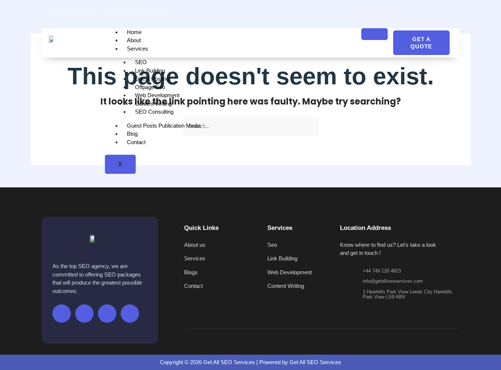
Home (134, 32)
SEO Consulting (154, 112)
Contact (136, 142)
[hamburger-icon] (374, 34)
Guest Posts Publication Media (164, 125)
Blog (132, 134)
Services (137, 48)
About (134, 40)
